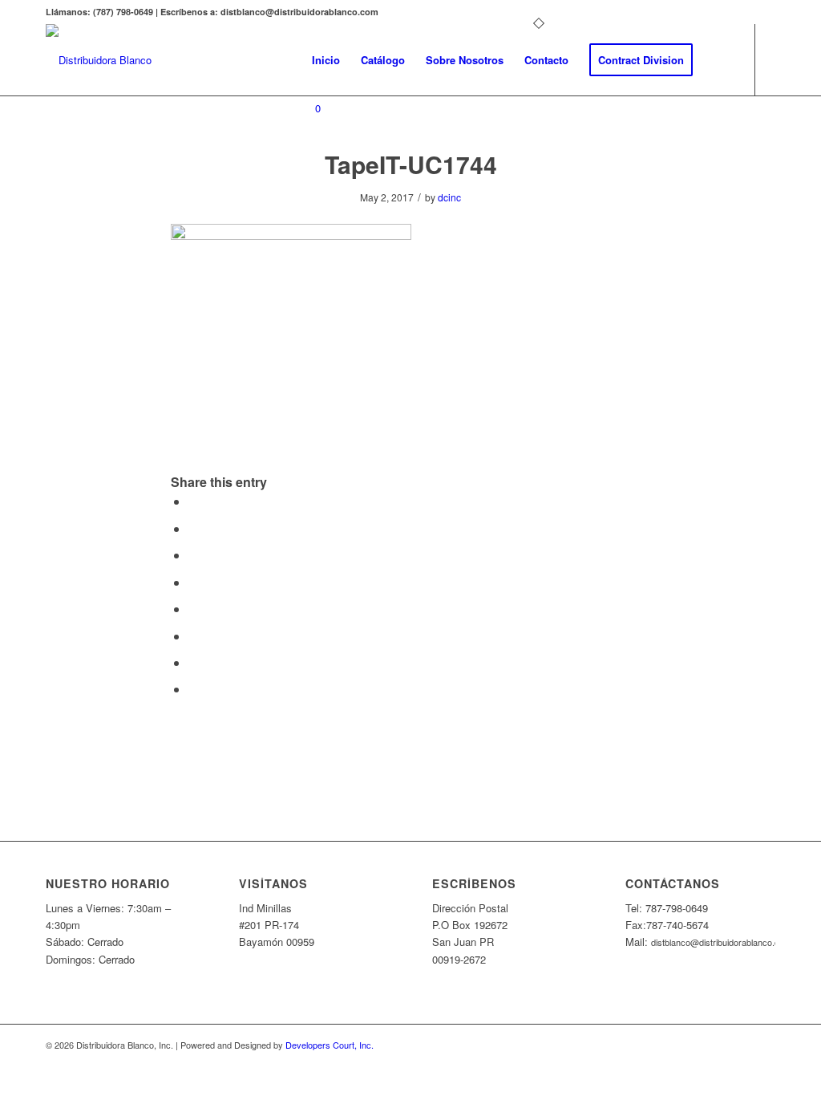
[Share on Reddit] (193, 662)
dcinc (449, 197)
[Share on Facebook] (193, 501)
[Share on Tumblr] (193, 608)
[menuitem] (325, 60)
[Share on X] (193, 528)
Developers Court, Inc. (329, 1044)
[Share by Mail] (193, 688)
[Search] (718, 60)
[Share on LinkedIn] (193, 582)
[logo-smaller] (99, 60)
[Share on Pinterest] (193, 554)
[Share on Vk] (193, 635)
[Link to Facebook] (306, 172)
